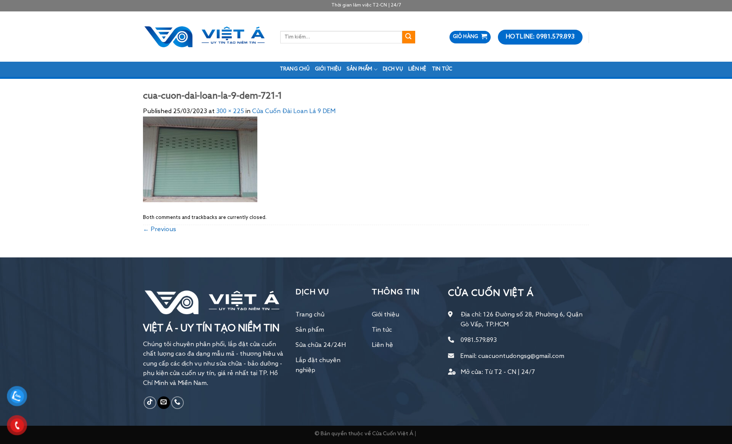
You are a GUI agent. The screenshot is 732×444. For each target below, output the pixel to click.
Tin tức (442, 69)
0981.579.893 (479, 340)
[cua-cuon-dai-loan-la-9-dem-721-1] (200, 160)
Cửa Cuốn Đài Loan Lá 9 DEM (294, 112)
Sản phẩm (359, 69)
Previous (159, 230)
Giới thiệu (328, 69)
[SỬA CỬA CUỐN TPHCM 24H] (206, 36)
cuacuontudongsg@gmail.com (521, 356)
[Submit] (408, 37)
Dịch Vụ (393, 69)
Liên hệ (417, 69)
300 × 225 (230, 112)
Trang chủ (295, 69)
